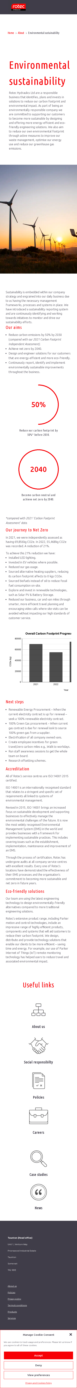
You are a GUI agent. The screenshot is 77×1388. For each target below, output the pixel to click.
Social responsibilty (38, 1062)
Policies (38, 1097)
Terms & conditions (17, 1305)
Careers (38, 1132)
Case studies (39, 1174)
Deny (38, 1365)
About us (38, 1026)
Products (12, 1312)
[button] (71, 1335)
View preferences (38, 1375)
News (38, 1208)
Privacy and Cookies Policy (38, 1383)
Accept (38, 1355)
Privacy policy (14, 1299)
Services (12, 1318)
